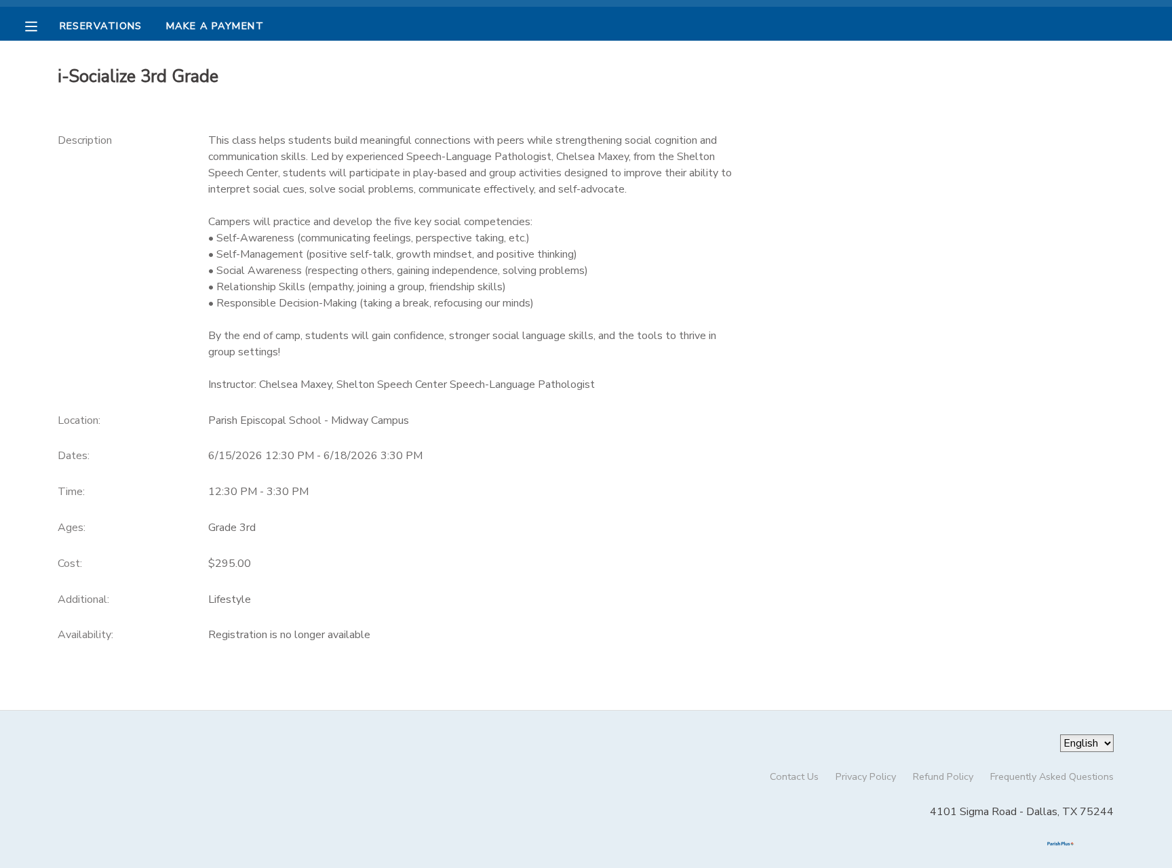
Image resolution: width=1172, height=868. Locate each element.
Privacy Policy (866, 776)
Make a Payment (215, 26)
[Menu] (41, 25)
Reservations (101, 26)
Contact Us (794, 776)
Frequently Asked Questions (1052, 776)
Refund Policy (943, 776)
